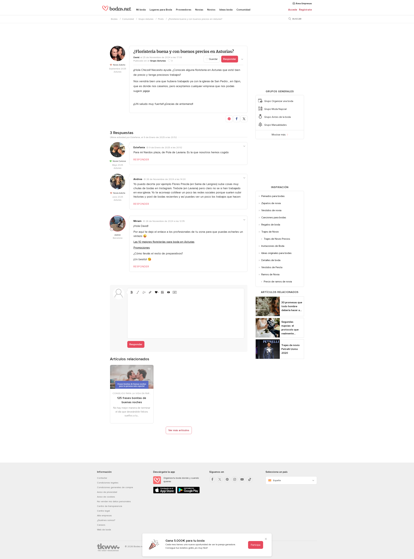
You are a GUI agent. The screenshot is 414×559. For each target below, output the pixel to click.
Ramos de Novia (270, 274)
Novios (211, 9)
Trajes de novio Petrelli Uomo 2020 (290, 349)
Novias (199, 9)
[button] (229, 118)
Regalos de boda (270, 224)
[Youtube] (242, 479)
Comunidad (243, 9)
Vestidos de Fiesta (271, 267)
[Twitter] (220, 479)
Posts (161, 19)
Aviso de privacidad (107, 492)
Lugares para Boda (161, 9)
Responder (229, 59)
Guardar (213, 59)
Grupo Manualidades (275, 125)
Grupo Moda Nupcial (275, 109)
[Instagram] (235, 479)
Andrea (137, 179)
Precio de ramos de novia (278, 281)
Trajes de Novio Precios (277, 238)
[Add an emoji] (156, 292)
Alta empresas (104, 515)
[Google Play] (188, 492)
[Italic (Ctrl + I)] (137, 292)
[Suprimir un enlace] (144, 292)
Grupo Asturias (145, 19)
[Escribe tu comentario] (186, 315)
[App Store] (164, 492)
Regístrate (305, 9)
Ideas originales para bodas (276, 253)
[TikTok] (249, 479)
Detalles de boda (270, 260)
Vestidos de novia (271, 210)
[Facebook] (212, 479)
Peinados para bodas (273, 196)
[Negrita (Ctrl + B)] (131, 292)
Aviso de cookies (106, 496)
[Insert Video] (168, 292)
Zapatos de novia (271, 203)
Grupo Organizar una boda (278, 101)
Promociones (141, 247)
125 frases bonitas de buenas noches (131, 400)
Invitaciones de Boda (272, 246)
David (136, 57)
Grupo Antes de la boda (277, 117)
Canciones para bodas (273, 217)
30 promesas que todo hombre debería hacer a (291, 306)
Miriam (137, 221)
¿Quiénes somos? (106, 520)
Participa (255, 545)
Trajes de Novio (270, 231)
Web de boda (104, 529)
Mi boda (141, 9)
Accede (292, 9)
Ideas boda (226, 9)
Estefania (139, 147)
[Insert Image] (162, 292)
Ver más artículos (178, 430)
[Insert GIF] (174, 292)
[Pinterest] (227, 479)
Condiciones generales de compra (115, 487)
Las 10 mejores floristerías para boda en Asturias (163, 242)
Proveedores (183, 9)
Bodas (114, 19)
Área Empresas (303, 3)
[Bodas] (116, 10)
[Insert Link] (150, 292)
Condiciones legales (107, 482)
